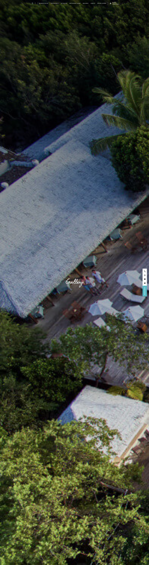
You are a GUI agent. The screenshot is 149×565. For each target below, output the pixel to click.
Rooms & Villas (43, 3)
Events (93, 3)
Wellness (85, 3)
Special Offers (101, 3)
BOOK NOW (144, 291)
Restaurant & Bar (74, 3)
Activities (64, 3)
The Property (55, 3)
